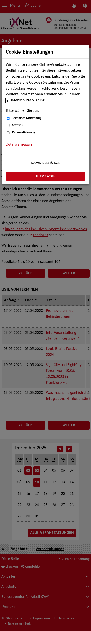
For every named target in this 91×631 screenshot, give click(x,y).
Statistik (17, 125)
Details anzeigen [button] (19, 145)
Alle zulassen (45, 176)
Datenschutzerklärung (26, 100)
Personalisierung (23, 132)
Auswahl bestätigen (45, 163)
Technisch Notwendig (26, 118)
